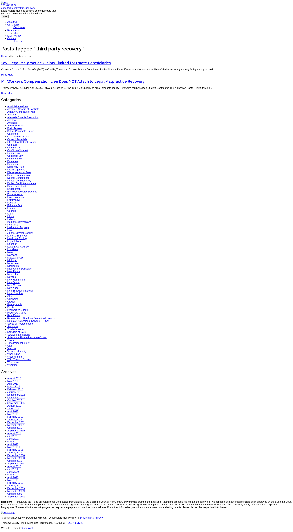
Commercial (13, 147)
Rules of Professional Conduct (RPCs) (28, 321)
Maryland (12, 255)
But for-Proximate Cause (20, 131)
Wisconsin (13, 362)
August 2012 (14, 406)
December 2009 (16, 488)
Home (4, 56)
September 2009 (16, 496)
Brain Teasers (14, 128)
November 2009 (16, 491)
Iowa (10, 230)
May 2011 (12, 441)
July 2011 (12, 436)
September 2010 (16, 463)
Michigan (12, 260)
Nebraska (12, 274)
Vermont (11, 348)
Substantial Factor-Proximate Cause (27, 337)
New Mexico (14, 285)
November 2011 (16, 425)
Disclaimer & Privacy (91, 517)
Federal (11, 202)
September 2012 (16, 403)
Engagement (14, 189)
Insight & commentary (19, 222)
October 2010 (14, 461)
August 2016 (14, 378)
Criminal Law (14, 158)
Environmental (15, 194)
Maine (10, 252)
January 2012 (14, 419)
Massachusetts (15, 257)
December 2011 (16, 422)
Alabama (12, 114)
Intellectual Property (18, 227)
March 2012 (13, 414)
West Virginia (14, 356)
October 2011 (14, 428)
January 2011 (14, 452)
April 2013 (12, 383)
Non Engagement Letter (20, 290)
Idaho (10, 213)
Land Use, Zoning (17, 238)
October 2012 (14, 400)
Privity (10, 307)
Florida (11, 208)
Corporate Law (15, 156)
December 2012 (16, 394)
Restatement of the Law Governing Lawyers (30, 318)
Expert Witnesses (16, 197)
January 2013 (14, 392)
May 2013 (12, 381)
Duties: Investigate (17, 186)
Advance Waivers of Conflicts (23, 109)
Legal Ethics (14, 241)
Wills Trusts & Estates (19, 359)
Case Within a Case (18, 136)
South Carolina (15, 329)
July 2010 (12, 469)
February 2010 (15, 483)
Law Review (14, 35)
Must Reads (13, 271)
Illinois (10, 216)
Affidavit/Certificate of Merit (21, 112)
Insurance (12, 224)
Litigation (12, 244)
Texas (10, 340)
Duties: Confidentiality (19, 180)
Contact (11, 38)
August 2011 (14, 433)
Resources (13, 30)
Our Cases (19, 27)
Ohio (10, 296)
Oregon (11, 301)
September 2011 (16, 430)
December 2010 (16, 455)
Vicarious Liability (17, 351)
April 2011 (12, 444)
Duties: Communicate (19, 175)
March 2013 (13, 386)
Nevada (11, 277)
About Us (12, 22)
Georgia (11, 211)
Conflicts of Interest (17, 150)
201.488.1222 (8, 5)
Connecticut (13, 153)
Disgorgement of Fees (19, 172)
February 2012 (15, 417)
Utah (10, 345)
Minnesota (13, 263)
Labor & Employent (17, 235)
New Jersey (13, 282)
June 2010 (13, 472)
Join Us (17, 41)
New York (12, 288)
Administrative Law (17, 106)
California (12, 134)
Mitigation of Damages (19, 268)
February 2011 (15, 450)
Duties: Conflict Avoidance (21, 183)
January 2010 (14, 485)
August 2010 (14, 466)
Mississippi (13, 266)
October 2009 (14, 494)
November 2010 (16, 458)
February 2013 (15, 389)
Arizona (11, 120)
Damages (12, 161)
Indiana (11, 219)
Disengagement (16, 169)
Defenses (12, 164)
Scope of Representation (20, 323)
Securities (12, 326)
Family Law (13, 200)
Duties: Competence (18, 178)
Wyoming (12, 365)
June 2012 (13, 408)
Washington (13, 354)
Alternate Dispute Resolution (22, 117)
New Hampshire (16, 279)
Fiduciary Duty (15, 205)
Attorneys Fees (15, 125)
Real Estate (13, 315)
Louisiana (12, 249)
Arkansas (12, 123)
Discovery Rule (15, 167)
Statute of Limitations (18, 334)
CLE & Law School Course (21, 142)
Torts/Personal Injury (18, 343)
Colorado (12, 145)
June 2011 (13, 439)
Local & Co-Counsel (18, 246)
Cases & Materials (17, 139)
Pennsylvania (14, 304)
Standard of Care (16, 332)
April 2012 (12, 411)
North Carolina (15, 293)
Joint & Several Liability (20, 233)
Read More (7, 74)
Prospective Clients (17, 310)
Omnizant (27, 528)
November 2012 (16, 397)
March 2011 (13, 447)
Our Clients (13, 24)
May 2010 (12, 474)
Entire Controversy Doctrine (22, 191)
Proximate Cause (16, 312)
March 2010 (13, 480)
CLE (15, 33)
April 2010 (12, 477)
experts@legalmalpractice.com (18, 8)
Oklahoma (12, 299)
